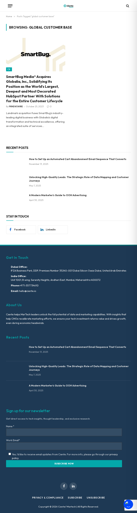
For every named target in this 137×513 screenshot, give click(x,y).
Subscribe (75, 497)
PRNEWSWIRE (16, 106)
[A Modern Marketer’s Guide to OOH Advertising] (16, 200)
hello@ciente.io (27, 291)
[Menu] (10, 6)
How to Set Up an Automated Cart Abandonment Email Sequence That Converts (77, 159)
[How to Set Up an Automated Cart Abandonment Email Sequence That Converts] (16, 164)
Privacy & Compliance (47, 497)
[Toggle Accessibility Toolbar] (128, 504)
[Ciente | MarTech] (68, 6)
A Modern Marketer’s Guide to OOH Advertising (58, 195)
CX (9, 69)
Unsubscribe (96, 497)
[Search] (127, 6)
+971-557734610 (29, 285)
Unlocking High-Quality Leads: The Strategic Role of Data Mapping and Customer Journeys (79, 179)
